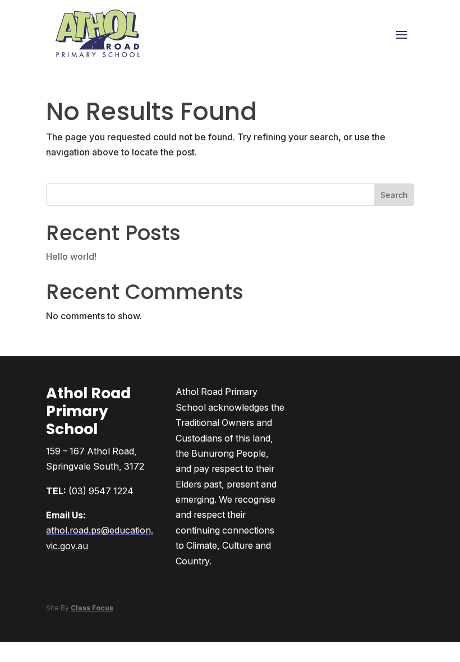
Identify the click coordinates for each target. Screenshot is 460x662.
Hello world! (71, 256)
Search (394, 195)
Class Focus (92, 608)
